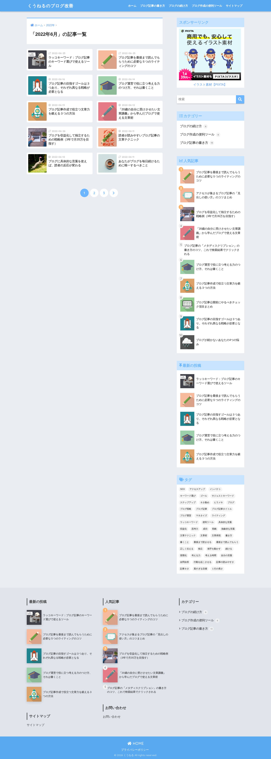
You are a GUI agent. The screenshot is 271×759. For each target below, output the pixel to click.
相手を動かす (214, 548)
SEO (182, 489)
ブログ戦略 (185, 509)
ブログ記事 (201, 509)
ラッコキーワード (189, 522)
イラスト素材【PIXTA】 (210, 84)
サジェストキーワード (223, 495)
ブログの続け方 (178, 5)
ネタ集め (204, 502)
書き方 (228, 535)
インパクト (215, 489)
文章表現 (216, 535)
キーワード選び (188, 495)
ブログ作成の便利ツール (207, 5)
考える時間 (210, 555)
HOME (138, 743)
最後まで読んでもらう (227, 542)
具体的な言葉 (225, 522)
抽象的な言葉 (228, 529)
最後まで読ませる (202, 542)
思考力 (195, 529)
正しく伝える (186, 548)
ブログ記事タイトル (222, 509)
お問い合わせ (112, 716)
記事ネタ (184, 568)
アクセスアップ (197, 489)
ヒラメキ (218, 502)
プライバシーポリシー (135, 749)
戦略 (214, 529)
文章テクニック (188, 535)
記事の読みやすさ (225, 562)
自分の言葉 (226, 555)
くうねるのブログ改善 (50, 5)
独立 (200, 548)
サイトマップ (234, 5)
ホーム (132, 5)
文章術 (203, 535)
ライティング (218, 515)
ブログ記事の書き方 (152, 5)
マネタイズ (201, 515)
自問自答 (184, 562)
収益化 (183, 529)
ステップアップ (188, 502)
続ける (228, 548)
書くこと (184, 542)
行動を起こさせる (202, 562)
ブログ (231, 502)
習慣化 (183, 555)
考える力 (196, 555)
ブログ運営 (185, 515)
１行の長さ (217, 568)
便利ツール (208, 522)
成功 (205, 529)
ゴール (203, 495)
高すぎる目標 (200, 568)
